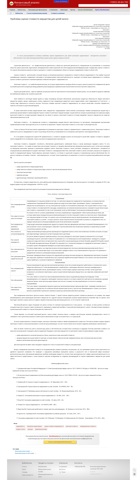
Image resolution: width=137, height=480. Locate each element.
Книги (24, 469)
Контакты (62, 469)
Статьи (24, 466)
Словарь (24, 472)
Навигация (64, 10)
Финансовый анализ (26, 2)
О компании (53, 10)
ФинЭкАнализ (42, 466)
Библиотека (21, 10)
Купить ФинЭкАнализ (102, 10)
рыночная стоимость (72, 426)
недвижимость (20, 426)
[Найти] (126, 5)
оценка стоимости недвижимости (53, 426)
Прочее (72, 10)
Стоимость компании (58, 13)
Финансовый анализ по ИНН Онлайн (24, 453)
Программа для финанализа (37, 10)
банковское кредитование (34, 426)
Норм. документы (27, 475)
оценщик (30, 429)
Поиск (63, 472)
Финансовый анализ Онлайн (22, 451)
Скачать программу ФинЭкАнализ (60, 442)
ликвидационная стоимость (88, 426)
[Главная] (11, 13)
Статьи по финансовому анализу (37, 13)
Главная (12, 10)
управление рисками (41, 429)
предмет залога (20, 429)
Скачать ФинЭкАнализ (85, 10)
